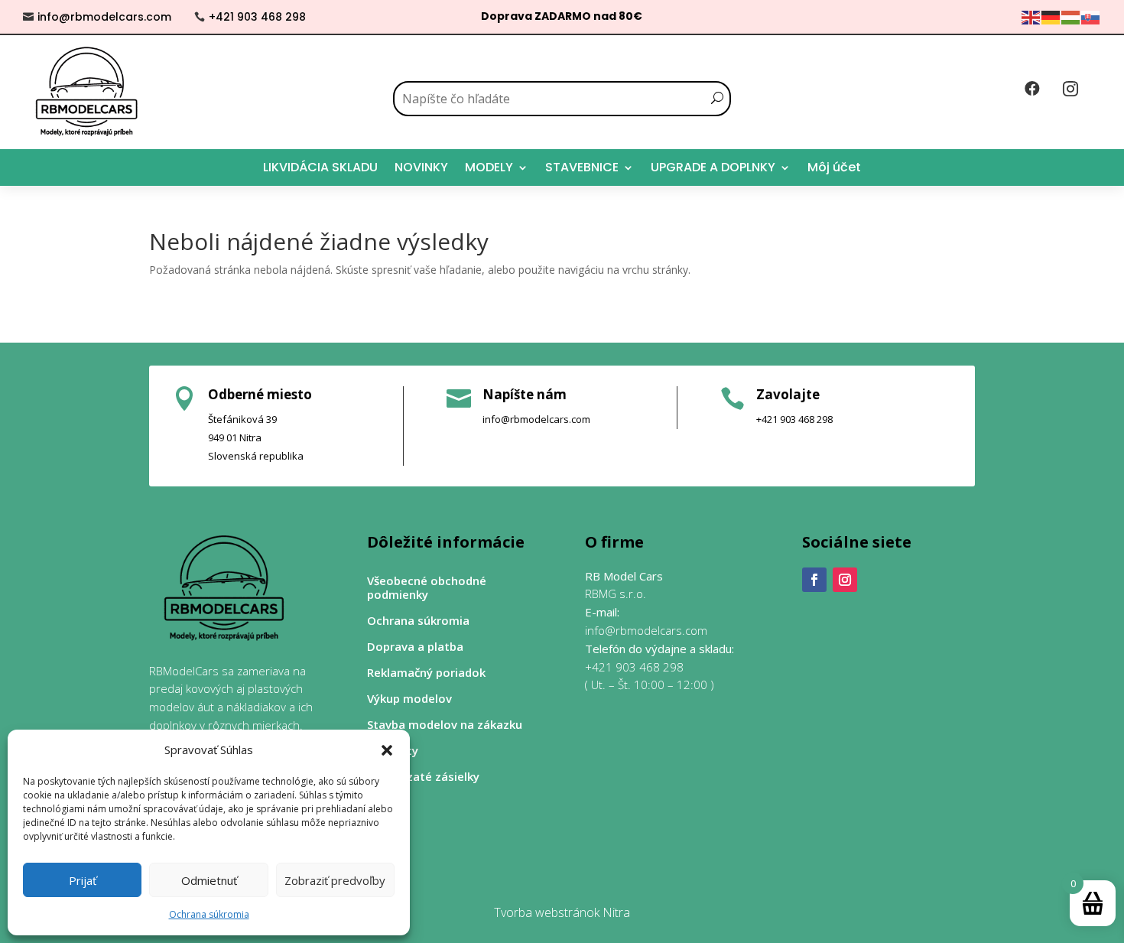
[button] (387, 750)
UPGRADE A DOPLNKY (713, 167)
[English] (1031, 16)
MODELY (489, 167)
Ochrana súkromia (209, 914)
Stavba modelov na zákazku (444, 724)
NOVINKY (421, 167)
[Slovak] (1091, 16)
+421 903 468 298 (257, 16)
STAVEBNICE (582, 167)
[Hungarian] (1071, 16)
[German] (1051, 16)
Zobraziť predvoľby (334, 880)
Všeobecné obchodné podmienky (426, 588)
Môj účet (834, 167)
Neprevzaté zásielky (423, 776)
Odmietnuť (209, 880)
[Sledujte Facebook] (814, 579)
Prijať (82, 880)
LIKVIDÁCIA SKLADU (320, 167)
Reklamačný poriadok (426, 672)
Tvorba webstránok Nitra (562, 912)
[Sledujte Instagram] (845, 579)
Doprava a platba (415, 646)
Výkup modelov (409, 698)
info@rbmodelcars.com (104, 16)
